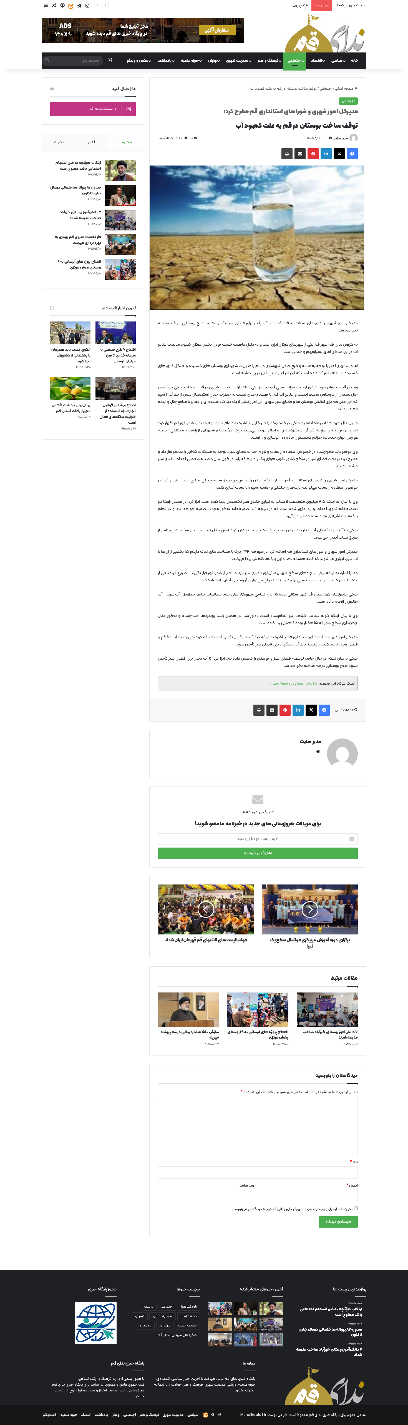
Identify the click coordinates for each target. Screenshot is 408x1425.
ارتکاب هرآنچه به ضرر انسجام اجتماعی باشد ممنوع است (78, 166)
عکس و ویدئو (137, 61)
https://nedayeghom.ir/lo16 (293, 683)
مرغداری (164, 1325)
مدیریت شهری (237, 61)
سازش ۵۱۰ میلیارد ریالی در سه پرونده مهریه (189, 1035)
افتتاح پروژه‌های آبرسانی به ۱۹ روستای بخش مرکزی (272, 5)
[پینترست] (313, 153)
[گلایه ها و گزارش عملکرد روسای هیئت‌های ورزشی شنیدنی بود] (220, 1339)
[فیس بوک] (352, 153)
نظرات (59, 142)
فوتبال (140, 1316)
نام (354, 1162)
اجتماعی (294, 61)
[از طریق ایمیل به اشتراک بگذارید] (300, 153)
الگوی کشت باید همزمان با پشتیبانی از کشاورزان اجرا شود (70, 355)
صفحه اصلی (344, 89)
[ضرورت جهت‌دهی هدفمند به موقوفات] (246, 1339)
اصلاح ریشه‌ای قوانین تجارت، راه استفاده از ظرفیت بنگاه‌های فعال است (118, 414)
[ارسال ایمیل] (330, 138)
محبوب (125, 142)
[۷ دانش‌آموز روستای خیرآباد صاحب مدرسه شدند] (327, 1009)
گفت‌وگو (50, 1415)
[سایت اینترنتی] (318, 751)
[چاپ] (287, 153)
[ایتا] (71, 6)
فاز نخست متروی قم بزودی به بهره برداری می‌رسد (78, 240)
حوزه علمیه (190, 61)
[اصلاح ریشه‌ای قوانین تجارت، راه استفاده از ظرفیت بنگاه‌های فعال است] (115, 388)
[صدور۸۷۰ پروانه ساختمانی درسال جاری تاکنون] (120, 195)
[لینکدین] (326, 153)
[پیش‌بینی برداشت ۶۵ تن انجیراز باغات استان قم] (70, 388)
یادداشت (165, 61)
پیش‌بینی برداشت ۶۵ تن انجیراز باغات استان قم (71, 408)
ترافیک (148, 1306)
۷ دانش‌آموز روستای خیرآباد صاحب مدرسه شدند (330, 1035)
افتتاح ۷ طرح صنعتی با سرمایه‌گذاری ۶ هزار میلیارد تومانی (118, 355)
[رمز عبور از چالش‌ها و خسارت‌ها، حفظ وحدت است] (271, 1339)
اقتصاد (316, 61)
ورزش (212, 61)
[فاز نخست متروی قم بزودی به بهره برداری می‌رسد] (120, 244)
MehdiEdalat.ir (253, 1415)
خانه (354, 61)
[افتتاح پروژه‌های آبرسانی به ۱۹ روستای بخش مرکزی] (257, 1009)
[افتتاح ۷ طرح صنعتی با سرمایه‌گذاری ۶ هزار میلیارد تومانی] (115, 332)
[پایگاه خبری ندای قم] (324, 32)
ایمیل (352, 1185)
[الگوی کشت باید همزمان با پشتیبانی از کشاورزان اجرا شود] (70, 332)
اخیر (91, 142)
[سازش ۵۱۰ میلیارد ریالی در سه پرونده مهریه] (188, 1009)
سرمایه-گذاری (162, 1316)
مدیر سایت (340, 138)
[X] (339, 153)
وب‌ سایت (247, 1185)
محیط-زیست (187, 1325)
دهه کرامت (188, 1316)
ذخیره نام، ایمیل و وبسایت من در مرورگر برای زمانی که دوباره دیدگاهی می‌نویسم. (292, 1209)
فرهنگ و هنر (268, 61)
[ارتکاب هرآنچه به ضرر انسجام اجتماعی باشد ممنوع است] (120, 170)
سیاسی (336, 61)
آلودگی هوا (189, 1306)
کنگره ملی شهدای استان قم (177, 1335)
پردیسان (146, 1325)
